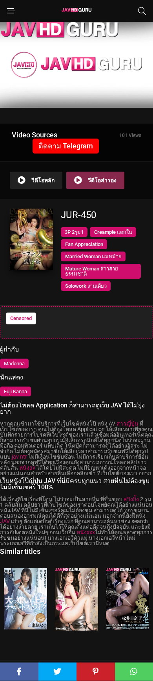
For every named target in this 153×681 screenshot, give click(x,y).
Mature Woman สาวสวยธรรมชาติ (91, 271)
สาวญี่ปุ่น (127, 423)
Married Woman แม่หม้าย (93, 256)
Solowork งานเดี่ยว (86, 286)
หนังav (27, 467)
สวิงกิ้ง (131, 499)
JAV (5, 521)
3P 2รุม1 (74, 232)
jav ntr (19, 456)
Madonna (14, 363)
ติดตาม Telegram (65, 146)
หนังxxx (85, 532)
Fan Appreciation (84, 244)
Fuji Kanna (15, 391)
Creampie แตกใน (113, 232)
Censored (21, 318)
